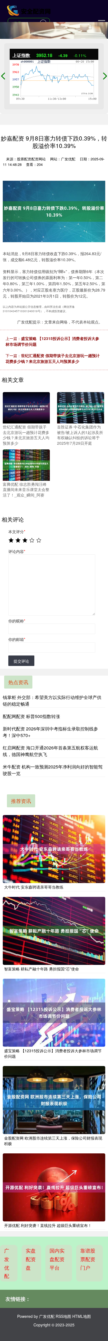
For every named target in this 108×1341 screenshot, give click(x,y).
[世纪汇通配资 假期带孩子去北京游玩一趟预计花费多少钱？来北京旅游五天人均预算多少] (26, 407)
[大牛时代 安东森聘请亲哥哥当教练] (54, 849)
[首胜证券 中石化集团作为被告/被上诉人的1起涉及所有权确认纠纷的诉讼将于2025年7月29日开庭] (80, 407)
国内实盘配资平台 (57, 1259)
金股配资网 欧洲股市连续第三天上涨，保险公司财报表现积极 (53, 1140)
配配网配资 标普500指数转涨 (31, 716)
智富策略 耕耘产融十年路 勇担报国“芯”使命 (41, 969)
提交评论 (21, 661)
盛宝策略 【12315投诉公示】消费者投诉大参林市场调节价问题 (53, 1053)
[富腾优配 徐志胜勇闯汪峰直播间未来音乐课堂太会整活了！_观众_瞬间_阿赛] (26, 464)
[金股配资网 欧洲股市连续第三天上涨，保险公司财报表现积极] (54, 1100)
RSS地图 (63, 1316)
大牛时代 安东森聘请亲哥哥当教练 (33, 887)
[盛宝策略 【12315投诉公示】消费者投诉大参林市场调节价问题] (54, 1013)
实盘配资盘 (31, 1259)
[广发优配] (29, 10)
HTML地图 (81, 1316)
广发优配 (6, 1263)
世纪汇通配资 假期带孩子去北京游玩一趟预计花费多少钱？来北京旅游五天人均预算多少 (53, 358)
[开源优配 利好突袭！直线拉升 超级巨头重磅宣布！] (54, 1187)
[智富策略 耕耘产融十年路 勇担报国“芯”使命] (54, 931)
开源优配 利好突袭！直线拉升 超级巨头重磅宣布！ (48, 1225)
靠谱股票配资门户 (87, 1259)
